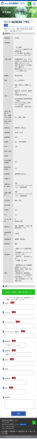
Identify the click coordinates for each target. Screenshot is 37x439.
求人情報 (5, 433)
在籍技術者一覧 (22, 431)
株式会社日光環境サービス (13, 4)
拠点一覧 (32, 431)
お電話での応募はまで (18, 292)
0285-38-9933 (29, 4)
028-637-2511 (34, 422)
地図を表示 (23, 424)
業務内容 (12, 431)
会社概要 (5, 431)
